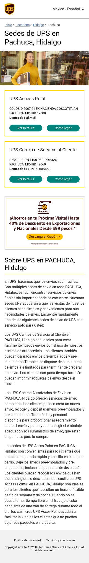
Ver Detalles (26, 128)
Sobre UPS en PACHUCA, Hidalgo (40, 264)
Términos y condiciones (60, 540)
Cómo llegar (63, 128)
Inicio (8, 25)
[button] (68, 9)
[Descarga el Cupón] (44, 247)
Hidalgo (38, 25)
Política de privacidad (27, 540)
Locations (23, 25)
